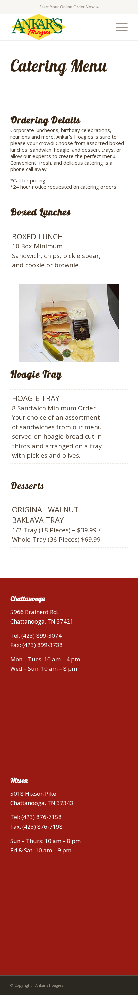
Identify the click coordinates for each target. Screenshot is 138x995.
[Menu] (118, 26)
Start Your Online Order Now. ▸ (69, 7)
